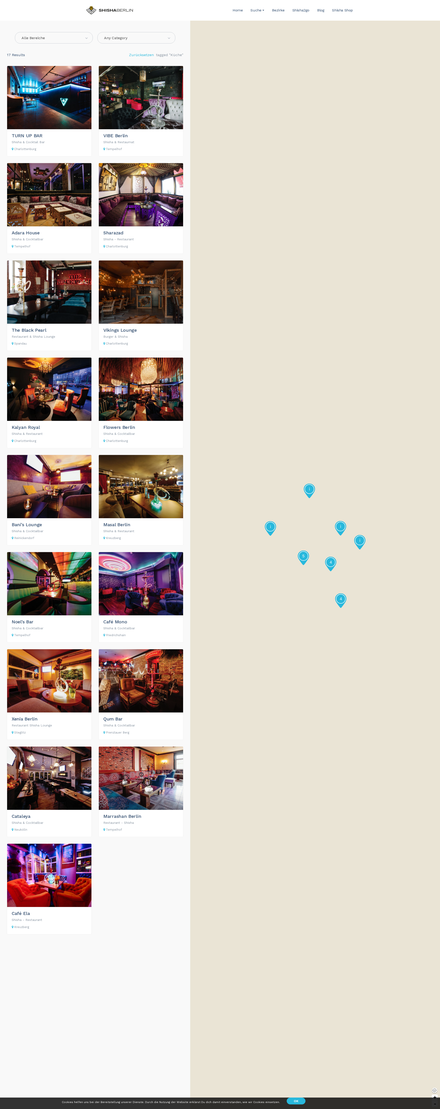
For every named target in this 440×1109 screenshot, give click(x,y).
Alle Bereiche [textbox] (33, 38)
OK (296, 1101)
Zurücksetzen (141, 55)
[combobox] (54, 38)
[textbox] (136, 38)
